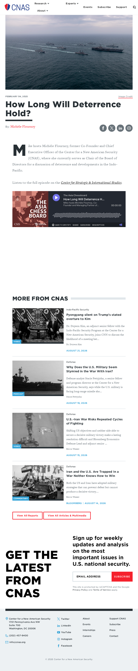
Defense (71, 362)
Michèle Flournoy (22, 126)
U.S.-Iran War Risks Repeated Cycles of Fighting (94, 421)
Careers (87, 636)
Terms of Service (102, 590)
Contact (113, 636)
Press (112, 630)
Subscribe (122, 576)
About (86, 618)
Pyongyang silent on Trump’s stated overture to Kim (93, 317)
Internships (89, 630)
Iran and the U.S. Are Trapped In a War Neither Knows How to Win (92, 474)
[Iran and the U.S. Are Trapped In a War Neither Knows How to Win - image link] (38, 482)
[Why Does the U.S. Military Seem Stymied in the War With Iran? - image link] (38, 378)
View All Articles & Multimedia (67, 515)
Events (86, 624)
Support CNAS (117, 618)
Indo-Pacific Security (77, 309)
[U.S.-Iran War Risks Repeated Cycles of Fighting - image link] (38, 430)
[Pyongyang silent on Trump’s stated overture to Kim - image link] (38, 325)
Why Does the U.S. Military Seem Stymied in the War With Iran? (91, 369)
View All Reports (27, 515)
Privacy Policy (80, 590)
